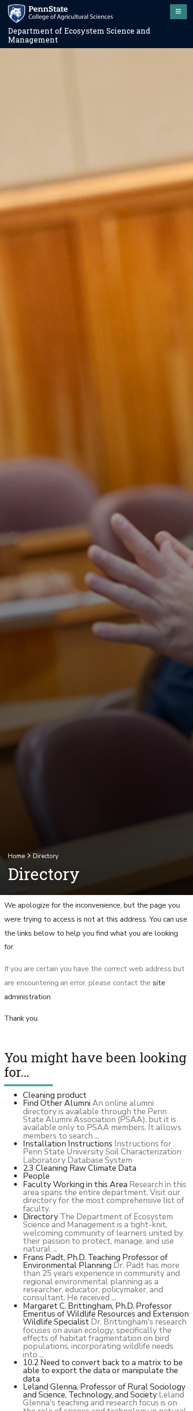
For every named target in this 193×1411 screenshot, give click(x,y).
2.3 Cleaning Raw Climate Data (79, 1168)
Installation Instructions (67, 1143)
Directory (40, 1216)
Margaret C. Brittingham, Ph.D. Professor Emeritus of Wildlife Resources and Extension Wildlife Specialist (106, 1314)
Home (16, 856)
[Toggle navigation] (178, 11)
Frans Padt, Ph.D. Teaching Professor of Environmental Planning (95, 1261)
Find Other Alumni (56, 1103)
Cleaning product (55, 1095)
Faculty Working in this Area (75, 1184)
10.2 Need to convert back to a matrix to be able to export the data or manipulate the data (103, 1370)
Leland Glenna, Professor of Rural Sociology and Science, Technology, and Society (104, 1390)
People (36, 1176)
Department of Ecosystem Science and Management (79, 35)
